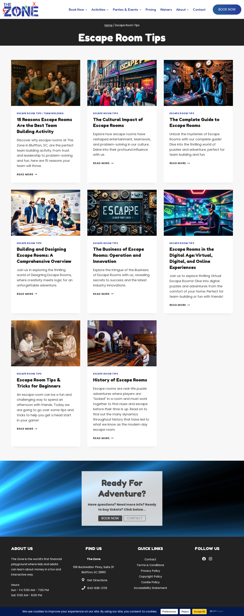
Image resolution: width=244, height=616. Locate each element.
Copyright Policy (150, 576)
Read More (27, 174)
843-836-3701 (97, 588)
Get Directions (97, 580)
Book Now (227, 9)
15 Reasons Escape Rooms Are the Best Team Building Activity (44, 125)
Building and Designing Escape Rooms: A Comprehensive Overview (44, 255)
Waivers (166, 9)
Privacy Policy (150, 571)
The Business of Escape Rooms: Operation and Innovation (118, 255)
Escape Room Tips (29, 113)
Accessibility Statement (150, 588)
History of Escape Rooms (120, 380)
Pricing (151, 9)
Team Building (54, 113)
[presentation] (45, 83)
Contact (199, 9)
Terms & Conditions (150, 565)
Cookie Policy (150, 582)
